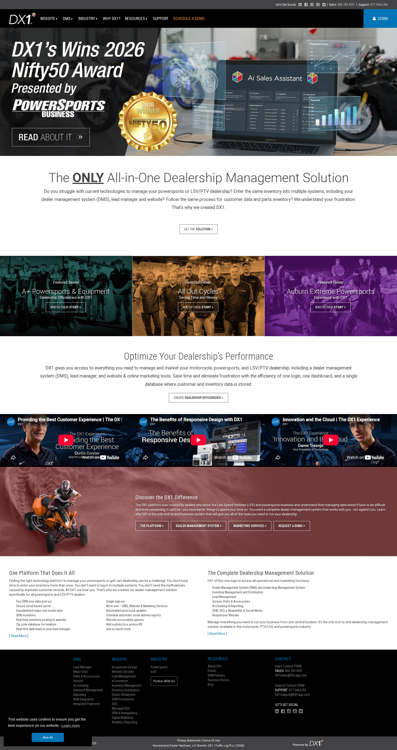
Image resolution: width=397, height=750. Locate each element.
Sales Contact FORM (288, 666)
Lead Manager (82, 667)
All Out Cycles (198, 291)
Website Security (123, 672)
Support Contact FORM (289, 685)
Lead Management (124, 676)
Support (160, 18)
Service (78, 681)
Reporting (79, 694)
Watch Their (65, 307)
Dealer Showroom (124, 694)
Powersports (159, 667)
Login (382, 18)
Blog (210, 684)
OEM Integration (83, 699)
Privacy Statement (188, 740)
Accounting (80, 685)
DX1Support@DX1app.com (292, 694)
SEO (114, 704)
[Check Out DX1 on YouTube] (318, 4)
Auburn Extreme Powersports (330, 291)
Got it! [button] (48, 737)
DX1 (210, 745)
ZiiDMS (239, 745)
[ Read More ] (18, 636)
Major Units (80, 672)
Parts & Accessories (86, 676)
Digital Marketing (122, 717)
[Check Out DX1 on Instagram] (312, 4)
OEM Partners (216, 675)
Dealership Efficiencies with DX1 (66, 297)
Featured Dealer (66, 282)
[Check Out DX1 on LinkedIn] (300, 4)
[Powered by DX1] (308, 743)
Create (197, 398)
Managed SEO (121, 708)
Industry (87, 18)
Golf (153, 672)
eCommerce (120, 681)
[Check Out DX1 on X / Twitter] (324, 4)
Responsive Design (124, 667)
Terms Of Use (211, 740)
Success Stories (218, 680)
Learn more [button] (70, 725)
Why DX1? (111, 18)
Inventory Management (88, 690)
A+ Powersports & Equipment (66, 291)
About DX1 (215, 666)
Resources (135, 18)
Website (48, 18)
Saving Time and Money (198, 297)
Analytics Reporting (124, 722)
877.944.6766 (379, 4)
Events (212, 671)
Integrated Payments (86, 704)
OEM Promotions (123, 699)
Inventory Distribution (125, 690)
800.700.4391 (346, 4)
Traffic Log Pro (224, 745)
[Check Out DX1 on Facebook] (306, 4)
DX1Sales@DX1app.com (291, 675)
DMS (67, 18)
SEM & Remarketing (124, 713)
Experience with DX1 (330, 297)
